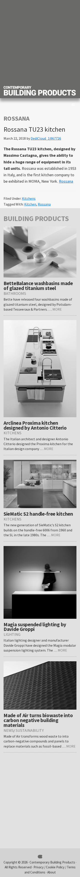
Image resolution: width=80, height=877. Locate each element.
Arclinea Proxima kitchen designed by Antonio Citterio (35, 425)
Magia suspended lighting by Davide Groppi (35, 626)
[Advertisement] (40, 42)
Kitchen (30, 204)
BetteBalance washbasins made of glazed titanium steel (38, 285)
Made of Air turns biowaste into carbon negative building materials (38, 720)
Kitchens (29, 198)
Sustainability (30, 730)
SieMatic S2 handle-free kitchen (38, 514)
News (9, 730)
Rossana (66, 181)
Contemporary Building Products (52, 862)
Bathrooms (15, 293)
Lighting (12, 634)
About (51, 872)
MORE (57, 309)
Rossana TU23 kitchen (34, 129)
